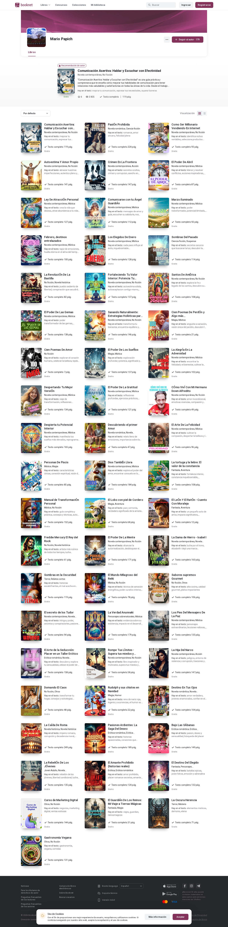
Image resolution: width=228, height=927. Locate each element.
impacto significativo (188, 515)
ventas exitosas (58, 811)
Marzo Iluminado (182, 199)
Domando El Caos (55, 687)
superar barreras (149, 90)
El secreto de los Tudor (59, 612)
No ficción (108, 75)
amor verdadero (195, 695)
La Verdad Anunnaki (121, 612)
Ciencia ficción (133, 128)
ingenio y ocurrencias (118, 702)
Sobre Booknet (66, 893)
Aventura (185, 470)
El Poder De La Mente (121, 537)
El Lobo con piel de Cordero (125, 499)
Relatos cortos (58, 579)
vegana (47, 849)
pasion (190, 733)
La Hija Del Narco (182, 650)
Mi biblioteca (98, 5)
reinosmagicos (115, 815)
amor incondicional (196, 399)
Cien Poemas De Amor (58, 349)
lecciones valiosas (196, 627)
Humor (118, 695)
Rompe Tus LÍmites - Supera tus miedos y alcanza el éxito (121, 653)
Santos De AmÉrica (184, 274)
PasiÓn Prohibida (119, 124)
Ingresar (186, 5)
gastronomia (66, 845)
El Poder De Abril (182, 162)
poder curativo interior (130, 590)
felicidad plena (123, 135)
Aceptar (181, 917)
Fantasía (176, 470)
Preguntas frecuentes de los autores (31, 905)
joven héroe (177, 774)
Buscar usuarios (67, 897)
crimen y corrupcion (117, 173)
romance (127, 132)
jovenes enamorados (182, 698)
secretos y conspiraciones (56, 623)
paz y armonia (130, 508)
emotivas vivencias (181, 402)
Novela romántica (116, 128)
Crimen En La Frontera (122, 162)
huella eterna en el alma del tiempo (61, 252)
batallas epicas (194, 770)
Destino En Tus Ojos (184, 687)
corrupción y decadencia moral (59, 736)
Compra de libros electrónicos (67, 887)
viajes (126, 812)
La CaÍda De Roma (55, 725)
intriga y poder (66, 620)
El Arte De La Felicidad (186, 424)
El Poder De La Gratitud (122, 387)
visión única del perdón (183, 327)
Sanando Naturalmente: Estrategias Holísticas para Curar (125, 315)
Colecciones (79, 5)
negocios (64, 808)
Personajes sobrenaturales (121, 616)
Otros (184, 582)
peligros (191, 658)
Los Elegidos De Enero (122, 237)
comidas (56, 849)
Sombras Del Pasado (185, 237)
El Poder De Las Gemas (58, 312)
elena (184, 811)
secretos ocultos (131, 170)
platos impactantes (190, 590)
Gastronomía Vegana (57, 837)
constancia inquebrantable (185, 477)
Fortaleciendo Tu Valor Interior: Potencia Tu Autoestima (122, 278)
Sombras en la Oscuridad (60, 574)
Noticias (25, 886)
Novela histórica (62, 282)
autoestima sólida (132, 286)
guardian (134, 812)
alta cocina (192, 586)
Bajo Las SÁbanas (183, 725)
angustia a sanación (196, 324)
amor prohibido (130, 774)
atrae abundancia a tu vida (65, 211)
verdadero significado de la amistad (125, 511)
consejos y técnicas (62, 515)
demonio (176, 811)
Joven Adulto (50, 770)
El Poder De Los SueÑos (123, 349)
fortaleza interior (195, 474)
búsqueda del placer (194, 736)
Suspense (191, 241)
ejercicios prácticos (128, 398)
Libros (32, 52)
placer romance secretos (120, 777)
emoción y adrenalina (194, 774)
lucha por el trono (195, 545)
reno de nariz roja (131, 699)
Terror (47, 579)
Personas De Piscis (56, 462)
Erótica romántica (53, 658)
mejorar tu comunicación (103, 90)
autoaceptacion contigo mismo (123, 289)
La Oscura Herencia (184, 800)
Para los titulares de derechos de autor (30, 891)
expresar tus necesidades (128, 90)
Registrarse (204, 5)
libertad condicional (62, 777)
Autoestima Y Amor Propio (61, 162)
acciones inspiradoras (192, 173)
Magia (175, 320)
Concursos (61, 5)
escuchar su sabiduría (123, 214)
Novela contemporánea (89, 75)
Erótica (111, 770)
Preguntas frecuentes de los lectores (31, 898)
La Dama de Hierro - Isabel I (189, 537)
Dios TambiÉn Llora (120, 462)
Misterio (182, 804)
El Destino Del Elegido (185, 762)
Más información (157, 917)
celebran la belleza (62, 361)
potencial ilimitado (196, 211)
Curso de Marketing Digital (61, 800)
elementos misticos (196, 808)
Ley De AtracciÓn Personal (61, 199)
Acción (135, 166)
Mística (198, 166)
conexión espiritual (60, 473)
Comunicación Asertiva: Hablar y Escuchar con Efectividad (119, 71)
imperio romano (67, 733)
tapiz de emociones (69, 249)
